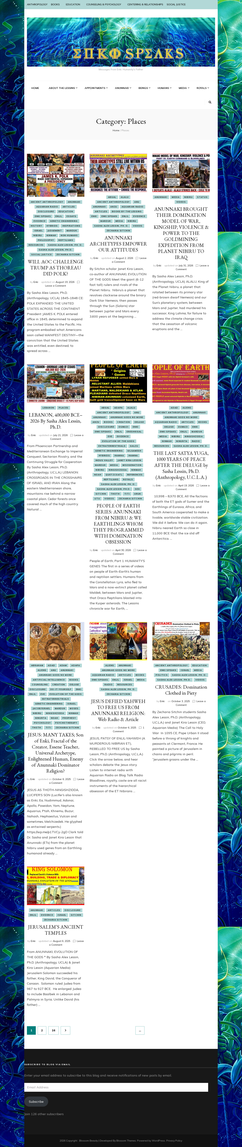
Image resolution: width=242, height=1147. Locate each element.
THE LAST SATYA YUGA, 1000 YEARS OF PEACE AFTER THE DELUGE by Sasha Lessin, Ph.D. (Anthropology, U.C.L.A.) (181, 465)
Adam (63, 665)
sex (137, 489)
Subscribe (36, 1102)
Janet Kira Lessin (129, 460)
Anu (136, 202)
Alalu (125, 197)
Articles (69, 206)
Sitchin (101, 494)
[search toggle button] (210, 102)
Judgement (54, 230)
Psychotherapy (66, 723)
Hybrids (52, 226)
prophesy (69, 718)
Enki (35, 282)
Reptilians (65, 240)
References (135, 474)
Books (108, 422)
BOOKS (55, 4)
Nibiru (37, 235)
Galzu (134, 446)
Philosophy (46, 240)
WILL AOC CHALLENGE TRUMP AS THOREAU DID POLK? (55, 267)
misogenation (132, 465)
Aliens (187, 407)
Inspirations (71, 226)
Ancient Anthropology (47, 202)
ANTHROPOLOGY (37, 4)
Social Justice (41, 254)
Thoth (115, 494)
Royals (128, 479)
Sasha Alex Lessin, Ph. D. (65, 245)
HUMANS (163, 88)
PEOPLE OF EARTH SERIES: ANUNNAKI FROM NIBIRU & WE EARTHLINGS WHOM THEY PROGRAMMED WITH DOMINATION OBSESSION (118, 523)
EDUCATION (73, 4)
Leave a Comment (55, 285)
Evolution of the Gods (118, 441)
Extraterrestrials (112, 446)
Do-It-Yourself (60, 689)
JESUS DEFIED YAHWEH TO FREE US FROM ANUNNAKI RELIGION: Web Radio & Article (118, 710)
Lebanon (48, 407)
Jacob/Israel (41, 708)
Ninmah (51, 235)
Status (202, 197)
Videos (137, 226)
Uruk (137, 494)
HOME (35, 88)
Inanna (119, 455)
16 (55, 1030)
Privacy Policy (174, 1140)
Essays (71, 216)
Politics (162, 675)
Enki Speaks (43, 216)
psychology (42, 723)
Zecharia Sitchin (68, 254)
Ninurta (181, 441)
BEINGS (143, 88)
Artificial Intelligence (49, 680)
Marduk (72, 230)
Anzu (113, 206)
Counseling (40, 684)
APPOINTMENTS (95, 88)
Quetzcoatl (114, 474)
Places (63, 407)
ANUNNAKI (122, 88)
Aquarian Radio (47, 206)
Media (119, 221)
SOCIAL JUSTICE (176, 4)
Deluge (139, 422)
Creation (123, 422)
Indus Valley (104, 460)
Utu (97, 498)
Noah (97, 474)
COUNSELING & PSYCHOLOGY (103, 4)
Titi (127, 494)
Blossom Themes (126, 1140)
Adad (174, 407)
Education (66, 211)
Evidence (40, 221)
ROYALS (202, 88)
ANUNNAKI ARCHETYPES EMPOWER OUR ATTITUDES (118, 244)
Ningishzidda (118, 470)
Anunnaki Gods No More (127, 417)
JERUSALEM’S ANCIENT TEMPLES (55, 930)
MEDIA (183, 88)
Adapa (118, 407)
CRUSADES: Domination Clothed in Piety (181, 690)
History (36, 226)
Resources (36, 245)
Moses (74, 708)
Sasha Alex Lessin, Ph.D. (55, 249)
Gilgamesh (134, 451)
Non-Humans (69, 235)
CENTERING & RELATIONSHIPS (145, 4)
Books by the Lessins (127, 211)
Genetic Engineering (63, 221)
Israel (38, 230)
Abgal (112, 197)
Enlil (58, 216)
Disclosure (46, 211)
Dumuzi (123, 427)
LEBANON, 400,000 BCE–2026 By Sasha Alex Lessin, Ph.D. (55, 421)
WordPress (158, 1140)
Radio (196, 441)
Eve (110, 436)
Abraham (37, 665)
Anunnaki (74, 202)
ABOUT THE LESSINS (62, 88)
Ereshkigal (134, 431)
